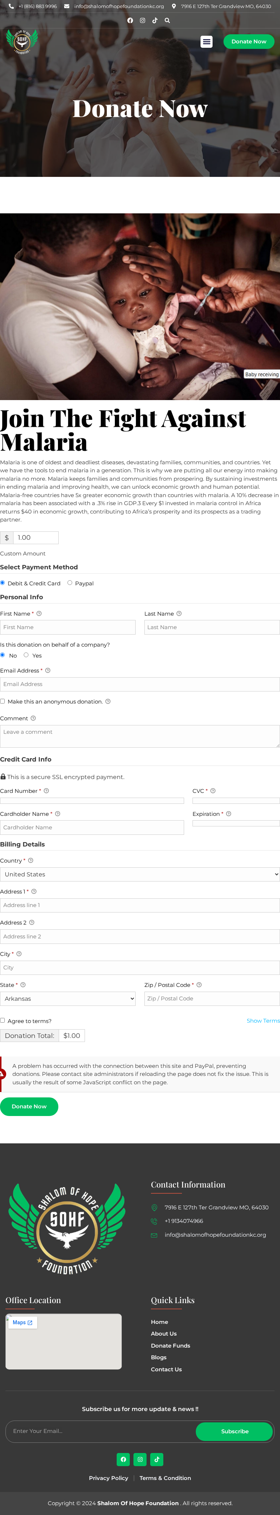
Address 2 (14, 922)
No (13, 655)
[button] (207, 42)
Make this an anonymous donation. (55, 701)
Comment (15, 718)
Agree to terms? (30, 1021)
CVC (200, 790)
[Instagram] (142, 20)
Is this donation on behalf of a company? (55, 644)
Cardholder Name (26, 813)
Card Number (20, 790)
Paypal (84, 583)
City (7, 953)
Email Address (21, 670)
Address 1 (14, 891)
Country (13, 860)
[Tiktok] (155, 20)
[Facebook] (130, 20)
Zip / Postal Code (169, 984)
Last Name (159, 613)
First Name (17, 613)
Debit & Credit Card (34, 583)
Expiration (207, 813)
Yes (37, 655)
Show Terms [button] (263, 1020)
